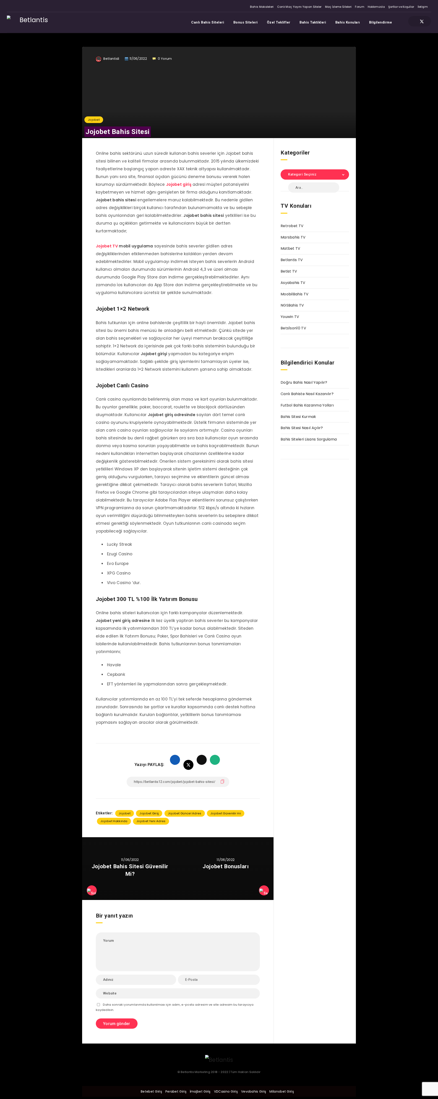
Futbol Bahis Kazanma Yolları (307, 405)
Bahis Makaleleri (262, 7)
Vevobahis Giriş (253, 1091)
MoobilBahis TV (294, 294)
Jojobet (94, 120)
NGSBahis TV (292, 305)
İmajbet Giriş (200, 1091)
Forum (359, 7)
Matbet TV (290, 248)
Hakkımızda (376, 7)
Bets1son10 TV (293, 328)
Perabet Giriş (175, 1091)
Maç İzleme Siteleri (338, 7)
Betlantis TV (292, 259)
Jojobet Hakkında (114, 821)
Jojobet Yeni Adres (150, 821)
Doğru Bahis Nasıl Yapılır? (304, 382)
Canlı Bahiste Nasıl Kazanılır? (307, 393)
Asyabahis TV (293, 282)
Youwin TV (290, 316)
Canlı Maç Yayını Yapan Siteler (299, 7)
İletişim (423, 7)
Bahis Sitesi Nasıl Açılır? (302, 427)
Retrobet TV (292, 225)
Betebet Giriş (151, 1091)
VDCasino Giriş (226, 1091)
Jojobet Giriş (149, 813)
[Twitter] (422, 21)
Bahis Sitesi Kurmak (298, 416)
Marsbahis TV (293, 237)
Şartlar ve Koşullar (401, 7)
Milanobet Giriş (281, 1091)
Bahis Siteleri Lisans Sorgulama (309, 439)
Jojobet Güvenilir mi (225, 813)
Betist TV (289, 271)
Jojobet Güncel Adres (184, 813)
